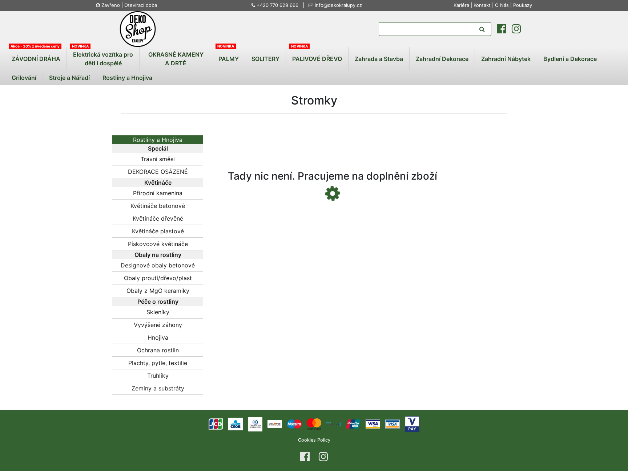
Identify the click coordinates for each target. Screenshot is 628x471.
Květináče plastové (158, 231)
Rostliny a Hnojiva (127, 77)
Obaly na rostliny (157, 254)
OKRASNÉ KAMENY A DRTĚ (176, 59)
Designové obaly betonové (158, 265)
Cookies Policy (314, 440)
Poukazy (522, 5)
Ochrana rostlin (158, 350)
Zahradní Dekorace (442, 58)
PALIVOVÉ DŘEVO (317, 58)
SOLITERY (265, 58)
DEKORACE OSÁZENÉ (158, 171)
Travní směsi (158, 159)
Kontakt (482, 5)
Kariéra (462, 5)
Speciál (158, 148)
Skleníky (157, 312)
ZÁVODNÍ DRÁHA (36, 58)
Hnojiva (158, 337)
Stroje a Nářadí (69, 77)
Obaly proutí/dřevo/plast (158, 278)
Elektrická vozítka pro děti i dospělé (103, 59)
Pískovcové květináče (158, 243)
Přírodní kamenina (157, 193)
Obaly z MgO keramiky (157, 290)
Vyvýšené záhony (158, 324)
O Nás (502, 5)
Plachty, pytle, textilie (157, 362)
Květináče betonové (157, 205)
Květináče (158, 182)
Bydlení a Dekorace (570, 58)
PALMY (228, 58)
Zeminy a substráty (158, 388)
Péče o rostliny (157, 301)
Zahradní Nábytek (506, 58)
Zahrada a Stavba (379, 58)
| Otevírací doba (139, 5)
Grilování (24, 77)
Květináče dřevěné (158, 218)
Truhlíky (158, 375)
